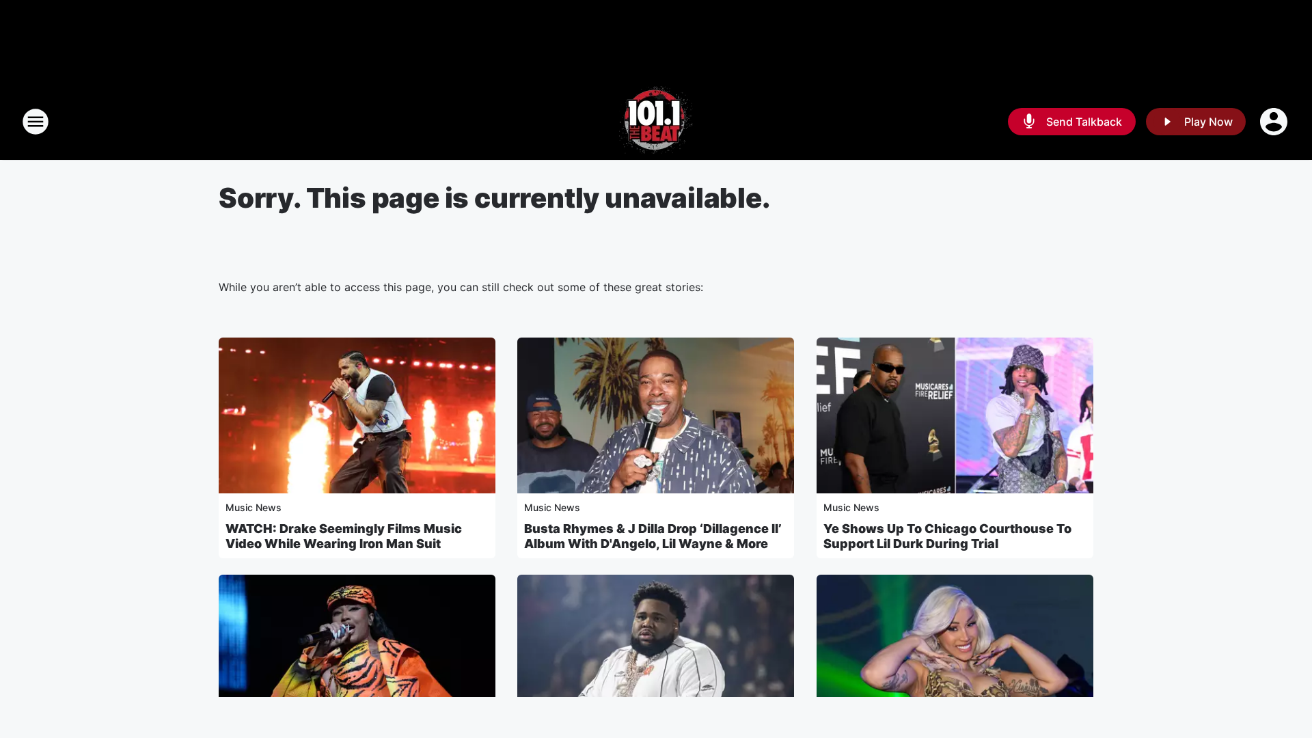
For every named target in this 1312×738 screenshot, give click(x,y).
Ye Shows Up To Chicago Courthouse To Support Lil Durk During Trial (947, 536)
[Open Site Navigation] (35, 121)
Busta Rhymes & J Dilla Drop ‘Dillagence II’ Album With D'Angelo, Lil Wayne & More (653, 536)
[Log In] (1275, 121)
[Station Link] (656, 121)
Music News (254, 507)
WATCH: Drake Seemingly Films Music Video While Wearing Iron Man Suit (344, 536)
